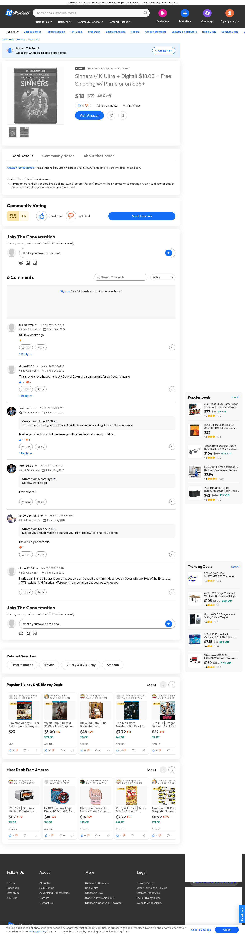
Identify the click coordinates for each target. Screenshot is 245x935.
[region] (122, 930)
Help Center (46, 887)
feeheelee (26, 408)
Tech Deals (94, 31)
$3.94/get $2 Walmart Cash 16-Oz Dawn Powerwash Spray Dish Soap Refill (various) (221, 468)
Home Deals (209, 31)
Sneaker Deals (229, 31)
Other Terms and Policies (152, 887)
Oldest (157, 277)
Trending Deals (200, 567)
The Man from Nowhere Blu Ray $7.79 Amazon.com (131, 724)
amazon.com (27, 167)
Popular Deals (199, 397)
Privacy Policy (145, 882)
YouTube (12, 897)
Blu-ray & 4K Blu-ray (81, 665)
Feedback (242, 914)
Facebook (13, 887)
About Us (44, 882)
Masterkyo (26, 324)
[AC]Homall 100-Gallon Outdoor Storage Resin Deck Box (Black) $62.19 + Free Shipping (220, 489)
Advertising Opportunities (54, 892)
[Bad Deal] (71, 216)
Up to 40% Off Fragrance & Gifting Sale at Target (219, 616)
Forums (21, 39)
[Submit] (98, 277)
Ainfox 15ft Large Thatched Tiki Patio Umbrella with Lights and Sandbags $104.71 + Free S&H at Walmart (221, 595)
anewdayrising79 (31, 515)
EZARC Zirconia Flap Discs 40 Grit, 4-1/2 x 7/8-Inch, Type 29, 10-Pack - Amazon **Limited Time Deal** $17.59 (59, 809)
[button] (230, 16)
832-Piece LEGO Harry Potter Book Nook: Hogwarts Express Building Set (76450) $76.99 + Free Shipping (221, 406)
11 (157, 750)
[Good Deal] (41, 216)
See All (151, 684)
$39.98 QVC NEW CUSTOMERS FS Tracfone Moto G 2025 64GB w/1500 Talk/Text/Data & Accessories (221, 575)
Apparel (135, 31)
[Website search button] (145, 13)
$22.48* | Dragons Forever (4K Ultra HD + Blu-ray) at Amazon (166, 724)
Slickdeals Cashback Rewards (103, 902)
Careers (44, 897)
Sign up (65, 291)
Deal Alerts (91, 887)
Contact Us (46, 902)
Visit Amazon (89, 115)
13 (121, 750)
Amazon (12, 167)
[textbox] (92, 253)
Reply (41, 347)
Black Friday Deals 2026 (99, 897)
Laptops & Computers (184, 31)
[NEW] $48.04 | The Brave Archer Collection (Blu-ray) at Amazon (94, 724)
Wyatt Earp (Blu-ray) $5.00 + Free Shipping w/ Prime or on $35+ (59, 724)
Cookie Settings (201, 929)
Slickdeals (8, 39)
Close (227, 929)
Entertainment (22, 665)
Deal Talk (33, 39)
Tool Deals (76, 31)
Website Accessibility (149, 902)
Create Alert (165, 50)
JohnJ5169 (26, 366)
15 (49, 750)
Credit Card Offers (155, 31)
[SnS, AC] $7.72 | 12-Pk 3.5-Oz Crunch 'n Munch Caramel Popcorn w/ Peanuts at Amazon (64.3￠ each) (131, 809)
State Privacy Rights (149, 897)
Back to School (32, 31)
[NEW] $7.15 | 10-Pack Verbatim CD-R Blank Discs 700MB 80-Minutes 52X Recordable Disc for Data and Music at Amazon (221, 636)
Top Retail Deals (55, 31)
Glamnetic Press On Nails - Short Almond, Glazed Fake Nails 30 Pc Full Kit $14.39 (94, 809)
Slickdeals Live (94, 892)
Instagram (13, 892)
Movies (49, 665)
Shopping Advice (115, 31)
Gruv (10, 744)
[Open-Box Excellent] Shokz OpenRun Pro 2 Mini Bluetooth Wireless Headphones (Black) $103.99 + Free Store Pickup (221, 448)
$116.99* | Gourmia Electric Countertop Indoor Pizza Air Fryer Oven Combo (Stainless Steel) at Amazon (22, 809)
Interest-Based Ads (148, 892)
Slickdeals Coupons (97, 882)
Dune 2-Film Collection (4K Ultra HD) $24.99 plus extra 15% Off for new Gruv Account (221, 427)
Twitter (11, 882)
